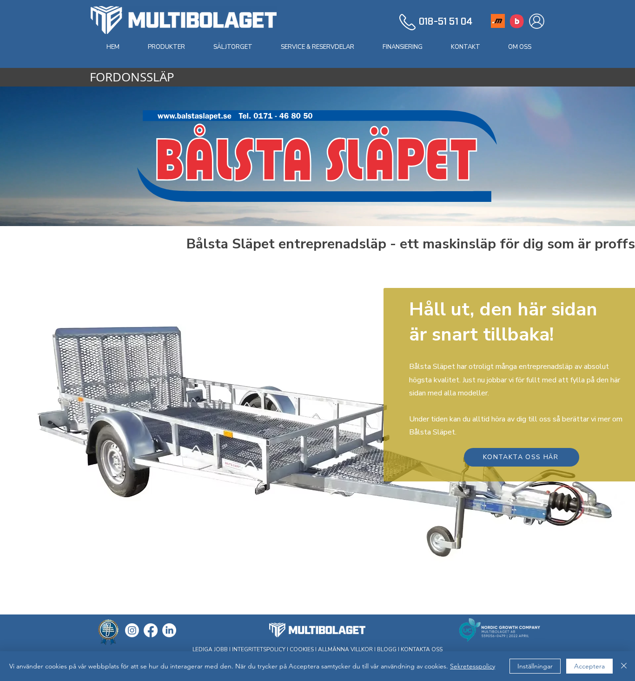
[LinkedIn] (169, 630)
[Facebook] (151, 630)
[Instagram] (132, 630)
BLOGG (387, 649)
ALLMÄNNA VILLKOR (345, 649)
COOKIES (302, 649)
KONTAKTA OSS (422, 649)
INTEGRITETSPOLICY (259, 649)
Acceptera (589, 666)
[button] (166, 47)
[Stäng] (623, 666)
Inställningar (535, 666)
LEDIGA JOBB (210, 649)
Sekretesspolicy (472, 666)
